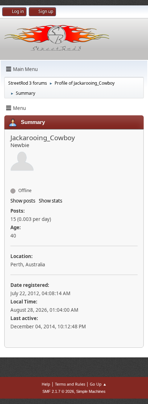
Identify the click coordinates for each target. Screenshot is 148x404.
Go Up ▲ (98, 384)
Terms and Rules (70, 384)
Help (46, 384)
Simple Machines (91, 391)
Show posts (22, 200)
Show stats (50, 200)
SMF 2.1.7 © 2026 (58, 391)
